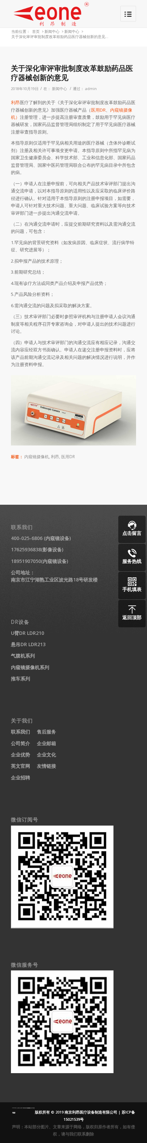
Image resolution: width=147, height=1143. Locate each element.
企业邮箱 (46, 743)
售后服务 (46, 731)
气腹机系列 (23, 655)
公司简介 (20, 743)
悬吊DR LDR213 (28, 644)
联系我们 (20, 731)
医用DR (98, 110)
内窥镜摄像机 (36, 456)
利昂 (15, 102)
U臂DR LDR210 (27, 633)
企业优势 (20, 754)
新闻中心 (51, 31)
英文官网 (20, 766)
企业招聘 (20, 777)
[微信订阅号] (62, 926)
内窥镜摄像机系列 (30, 667)
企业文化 (46, 754)
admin (91, 88)
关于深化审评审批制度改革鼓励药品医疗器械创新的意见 (72, 72)
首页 (36, 31)
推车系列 (20, 678)
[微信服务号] (62, 1071)
